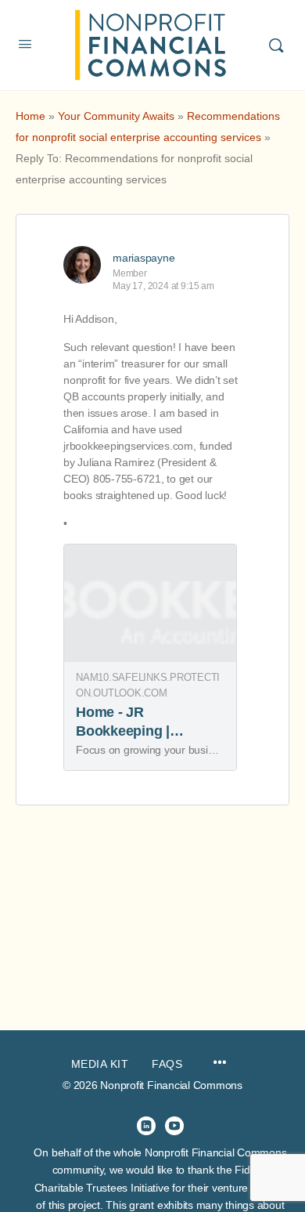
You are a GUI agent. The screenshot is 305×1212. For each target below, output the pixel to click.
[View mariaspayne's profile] (82, 265)
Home (30, 116)
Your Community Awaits (116, 116)
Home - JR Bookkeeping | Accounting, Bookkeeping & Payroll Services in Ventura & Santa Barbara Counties (136, 768)
